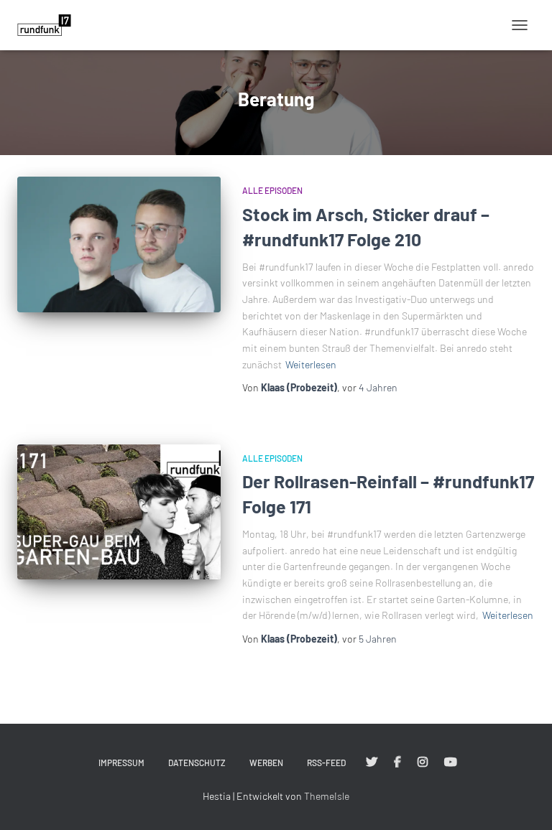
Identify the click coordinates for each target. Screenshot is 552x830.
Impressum (121, 762)
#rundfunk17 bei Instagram (422, 762)
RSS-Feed (326, 762)
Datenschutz (197, 762)
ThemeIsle (326, 796)
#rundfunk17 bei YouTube (450, 762)
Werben (266, 762)
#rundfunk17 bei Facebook (397, 762)
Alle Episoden (272, 190)
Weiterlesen (310, 364)
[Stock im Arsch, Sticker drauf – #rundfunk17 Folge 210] (119, 244)
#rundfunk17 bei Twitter (372, 762)
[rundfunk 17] (49, 25)
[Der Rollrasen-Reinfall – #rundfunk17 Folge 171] (119, 511)
